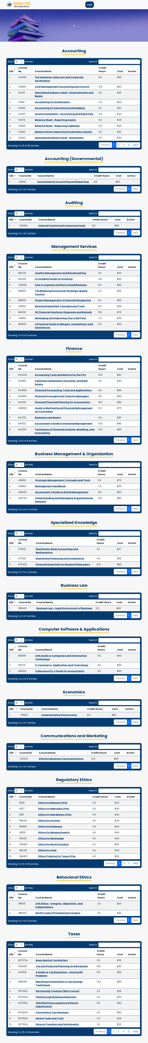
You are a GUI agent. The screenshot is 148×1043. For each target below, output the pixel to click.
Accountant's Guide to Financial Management (63, 423)
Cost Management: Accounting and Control (62, 86)
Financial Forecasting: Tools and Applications (63, 390)
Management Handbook (50, 486)
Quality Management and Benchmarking (60, 273)
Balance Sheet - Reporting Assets (55, 120)
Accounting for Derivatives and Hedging (60, 108)
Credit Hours (103, 69)
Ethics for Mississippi (51, 838)
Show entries (20, 61)
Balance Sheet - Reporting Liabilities (57, 126)
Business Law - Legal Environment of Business (64, 608)
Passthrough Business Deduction (56, 997)
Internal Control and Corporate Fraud (61, 225)
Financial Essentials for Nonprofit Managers (63, 564)
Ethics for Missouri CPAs (52, 802)
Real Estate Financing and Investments (60, 558)
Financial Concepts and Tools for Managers (62, 396)
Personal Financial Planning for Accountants (62, 402)
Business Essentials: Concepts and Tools (60, 306)
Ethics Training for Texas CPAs (57, 856)
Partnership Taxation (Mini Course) (57, 991)
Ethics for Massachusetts (54, 832)
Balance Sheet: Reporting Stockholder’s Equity (63, 132)
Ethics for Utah (47, 850)
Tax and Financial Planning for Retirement (62, 966)
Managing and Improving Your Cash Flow (60, 318)
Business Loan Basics (48, 417)
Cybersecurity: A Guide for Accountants (59, 671)
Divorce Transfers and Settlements (57, 1024)
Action (132, 71)
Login (89, 4)
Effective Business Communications (61, 758)
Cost (120, 71)
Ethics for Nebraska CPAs (53, 808)
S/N (11, 71)
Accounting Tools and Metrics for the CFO (60, 375)
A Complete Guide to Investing (54, 279)
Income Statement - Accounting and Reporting (64, 114)
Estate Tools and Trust (50, 1018)
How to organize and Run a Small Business (61, 285)
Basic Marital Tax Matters (52, 960)
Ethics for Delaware (50, 826)
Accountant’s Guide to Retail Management (61, 492)
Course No (22, 69)
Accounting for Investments (52, 102)
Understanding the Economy (59, 715)
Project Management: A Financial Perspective (63, 300)
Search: (93, 61)
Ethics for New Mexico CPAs (54, 814)
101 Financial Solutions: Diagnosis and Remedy (63, 312)
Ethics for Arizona (49, 820)
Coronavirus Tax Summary (52, 1012)
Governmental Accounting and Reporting (63, 181)
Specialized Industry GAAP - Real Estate (59, 137)
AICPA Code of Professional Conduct (57, 913)
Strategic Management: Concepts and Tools (62, 480)
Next (135, 145)
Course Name (43, 71)
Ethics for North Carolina (53, 844)
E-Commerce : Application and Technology (61, 665)
